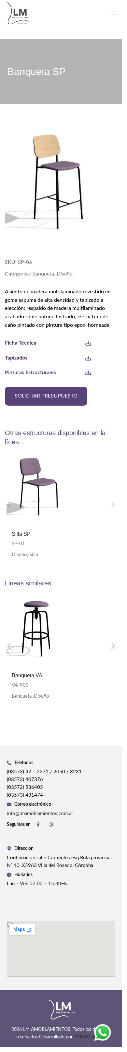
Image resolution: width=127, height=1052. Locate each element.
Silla (33, 554)
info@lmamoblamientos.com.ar (40, 813)
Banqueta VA (27, 675)
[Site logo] (17, 12)
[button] (9, 505)
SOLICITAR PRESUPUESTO (46, 395)
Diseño (65, 273)
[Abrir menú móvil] (113, 12)
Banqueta (43, 273)
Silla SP (21, 534)
